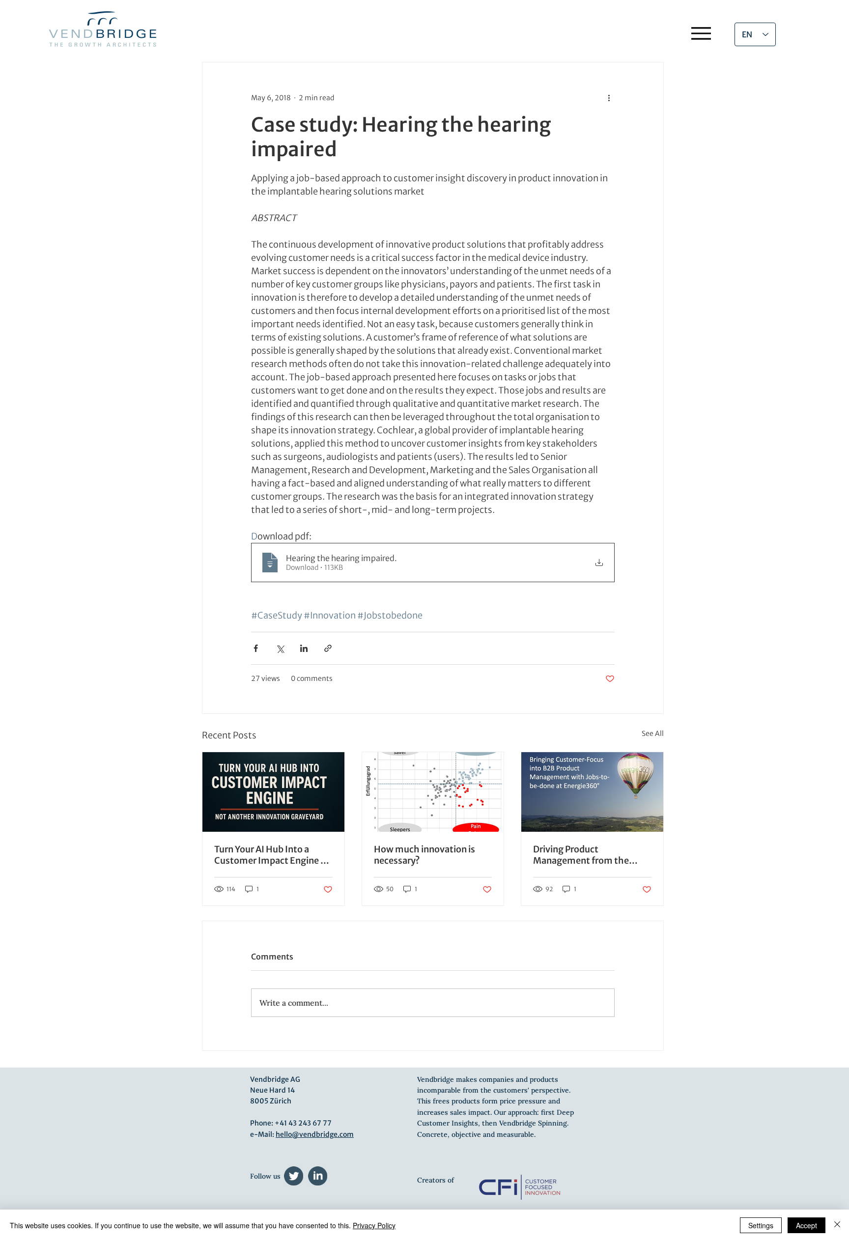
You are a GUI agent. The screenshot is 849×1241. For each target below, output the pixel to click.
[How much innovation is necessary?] (433, 792)
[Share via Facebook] (255, 648)
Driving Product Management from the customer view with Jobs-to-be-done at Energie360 (589, 855)
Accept (806, 1225)
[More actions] (609, 98)
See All (653, 733)
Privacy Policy (374, 1225)
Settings (760, 1225)
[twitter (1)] (293, 1175)
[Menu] (701, 33)
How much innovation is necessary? (424, 855)
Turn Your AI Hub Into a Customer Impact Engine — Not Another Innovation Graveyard (272, 855)
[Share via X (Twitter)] (279, 648)
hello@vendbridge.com (315, 1134)
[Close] (837, 1225)
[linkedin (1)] (317, 1175)
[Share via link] (328, 648)
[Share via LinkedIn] (304, 648)
